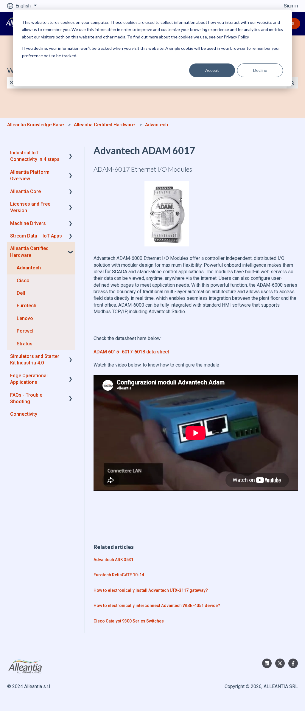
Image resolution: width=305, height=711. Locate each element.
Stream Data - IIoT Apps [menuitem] (36, 236)
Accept (212, 70)
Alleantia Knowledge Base (35, 125)
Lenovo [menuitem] (25, 318)
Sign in (291, 6)
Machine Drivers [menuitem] (28, 223)
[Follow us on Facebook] (293, 663)
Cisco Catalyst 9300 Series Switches (129, 621)
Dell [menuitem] (21, 293)
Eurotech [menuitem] (26, 305)
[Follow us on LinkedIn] (267, 663)
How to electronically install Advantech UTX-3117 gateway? (151, 590)
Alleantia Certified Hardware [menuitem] (29, 252)
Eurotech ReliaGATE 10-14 (119, 574)
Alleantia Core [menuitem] (25, 191)
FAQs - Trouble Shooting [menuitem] (26, 398)
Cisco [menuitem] (23, 280)
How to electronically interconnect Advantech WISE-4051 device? (157, 605)
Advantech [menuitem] (29, 268)
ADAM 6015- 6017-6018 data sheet (131, 352)
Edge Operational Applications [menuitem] (29, 379)
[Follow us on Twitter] (280, 663)
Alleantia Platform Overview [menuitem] (29, 175)
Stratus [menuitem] (24, 344)
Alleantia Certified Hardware (104, 125)
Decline (260, 70)
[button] (70, 153)
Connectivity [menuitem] (23, 414)
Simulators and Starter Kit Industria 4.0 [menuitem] (34, 359)
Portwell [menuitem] (26, 331)
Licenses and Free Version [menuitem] (30, 207)
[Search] (292, 83)
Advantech (156, 125)
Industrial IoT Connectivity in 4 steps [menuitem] (35, 156)
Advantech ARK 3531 (113, 559)
